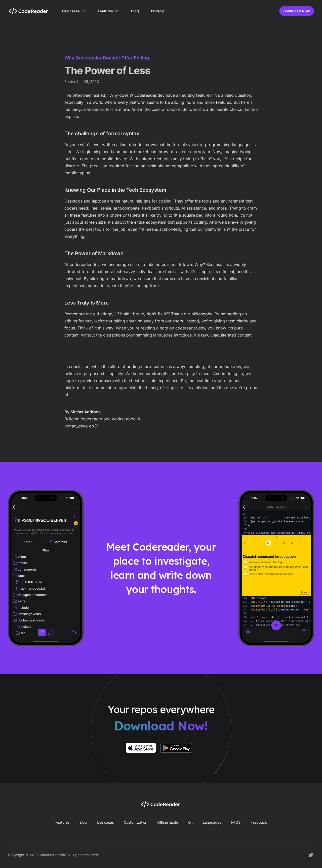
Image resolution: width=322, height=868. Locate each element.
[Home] (29, 11)
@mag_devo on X (81, 425)
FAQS (235, 822)
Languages (212, 822)
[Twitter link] (311, 855)
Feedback (259, 822)
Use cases (71, 11)
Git (190, 822)
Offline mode (167, 822)
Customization (135, 822)
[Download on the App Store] (141, 748)
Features (105, 11)
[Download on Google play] (176, 748)
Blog (135, 11)
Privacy (157, 11)
